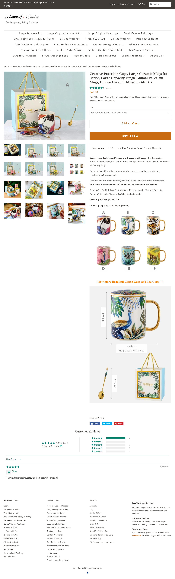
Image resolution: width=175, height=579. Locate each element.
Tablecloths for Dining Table (105, 50)
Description (98, 148)
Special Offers (95, 513)
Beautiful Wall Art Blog (99, 531)
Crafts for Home (132, 55)
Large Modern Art (30, 33)
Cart (144, 4)
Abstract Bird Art (11, 542)
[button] (96, 87)
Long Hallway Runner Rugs (71, 44)
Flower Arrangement (55, 55)
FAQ (91, 509)
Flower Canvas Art (11, 545)
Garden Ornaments (25, 55)
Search (7, 506)
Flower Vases (82, 55)
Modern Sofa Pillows (69, 50)
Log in (113, 4)
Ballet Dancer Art (11, 538)
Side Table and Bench (56, 542)
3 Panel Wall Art (11, 527)
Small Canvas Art (11, 513)
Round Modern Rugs (55, 513)
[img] (12, 467)
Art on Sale (8, 549)
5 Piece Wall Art (121, 38)
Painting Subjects (147, 38)
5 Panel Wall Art (11, 535)
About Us (156, 55)
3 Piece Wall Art (70, 38)
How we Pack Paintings (14, 553)
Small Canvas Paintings (138, 33)
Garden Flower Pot (54, 538)
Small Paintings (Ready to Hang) (34, 38)
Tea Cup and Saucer (141, 50)
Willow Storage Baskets (143, 44)
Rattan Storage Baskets (108, 44)
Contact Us (94, 524)
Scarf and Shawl (106, 55)
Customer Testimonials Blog (101, 535)
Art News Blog (95, 538)
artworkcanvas (95, 568)
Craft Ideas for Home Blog (57, 560)
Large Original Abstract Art (64, 33)
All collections (10, 556)
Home (6, 66)
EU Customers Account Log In (102, 542)
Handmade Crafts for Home (58, 545)
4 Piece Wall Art (95, 38)
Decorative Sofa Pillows (36, 50)
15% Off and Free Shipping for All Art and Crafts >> (135, 148)
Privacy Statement (97, 527)
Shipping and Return (98, 520)
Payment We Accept (98, 516)
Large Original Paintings (103, 33)
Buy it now (130, 136)
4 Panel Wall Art (11, 531)
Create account (127, 4)
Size (91, 107)
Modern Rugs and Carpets (32, 44)
